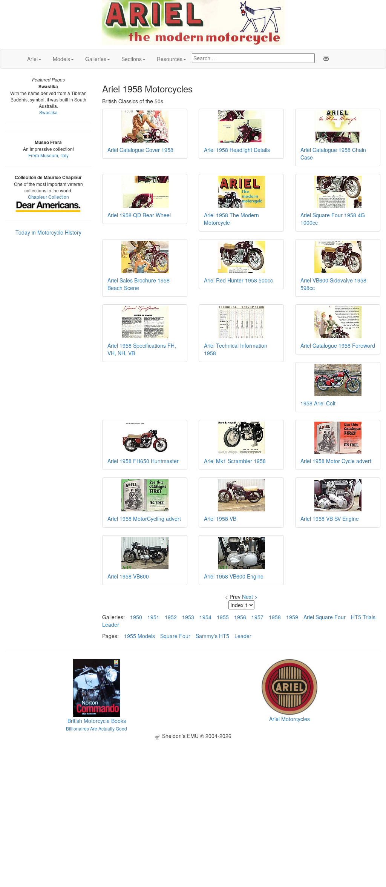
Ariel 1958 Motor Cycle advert (335, 461)
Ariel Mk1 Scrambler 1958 (235, 461)
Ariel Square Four (324, 617)
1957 (257, 617)
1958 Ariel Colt (317, 403)
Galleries (95, 59)
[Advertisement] (193, 793)
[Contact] (324, 58)
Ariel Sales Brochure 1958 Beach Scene (138, 284)
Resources (169, 59)
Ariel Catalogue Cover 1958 (140, 149)
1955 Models (139, 636)
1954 (205, 617)
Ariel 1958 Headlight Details (237, 149)
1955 (223, 617)
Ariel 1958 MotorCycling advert (144, 518)
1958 (275, 617)
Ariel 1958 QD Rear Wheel (139, 215)
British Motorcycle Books (96, 720)
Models (61, 59)
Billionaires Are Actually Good (96, 728)
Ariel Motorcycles (289, 719)
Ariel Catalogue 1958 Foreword (337, 345)
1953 (188, 617)
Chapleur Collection (48, 196)
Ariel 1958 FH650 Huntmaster (143, 461)
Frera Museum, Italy (48, 155)
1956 (240, 617)
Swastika (48, 112)
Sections (131, 59)
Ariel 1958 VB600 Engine (233, 576)
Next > (249, 596)
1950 (136, 617)
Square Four (175, 636)
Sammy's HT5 (212, 636)
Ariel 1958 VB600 (128, 576)
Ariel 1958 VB (220, 518)
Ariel (32, 59)
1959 (292, 617)
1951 (153, 617)
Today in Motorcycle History (48, 232)
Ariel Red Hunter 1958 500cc (238, 280)
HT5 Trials (363, 617)
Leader (110, 624)
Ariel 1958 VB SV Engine (329, 518)
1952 (171, 617)
